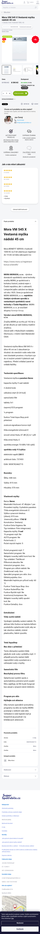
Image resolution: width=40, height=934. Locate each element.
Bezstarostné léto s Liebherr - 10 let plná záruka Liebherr (18, 846)
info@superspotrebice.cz (24, 122)
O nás (3, 827)
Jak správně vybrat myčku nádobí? (12, 842)
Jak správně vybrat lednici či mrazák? (12, 838)
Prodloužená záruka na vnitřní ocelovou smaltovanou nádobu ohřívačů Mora (19, 850)
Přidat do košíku (19, 93)
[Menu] (37, 2)
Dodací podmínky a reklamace (10, 816)
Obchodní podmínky (7, 808)
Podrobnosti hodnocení (25, 26)
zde (12, 918)
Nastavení (20, 923)
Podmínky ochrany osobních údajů (12, 812)
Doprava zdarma (7, 855)
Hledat (35, 7)
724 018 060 (20, 120)
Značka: (5, 31)
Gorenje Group (17, 310)
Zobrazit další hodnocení (20, 209)
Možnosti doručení (7, 823)
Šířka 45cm (11, 760)
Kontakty (4, 831)
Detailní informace (7, 99)
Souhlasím (20, 929)
